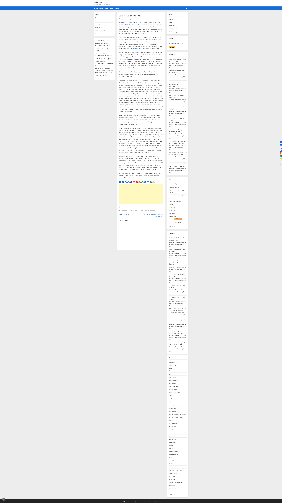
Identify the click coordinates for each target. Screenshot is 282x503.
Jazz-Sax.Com (98, 2)
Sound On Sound (173, 488)
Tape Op (171, 492)
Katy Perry (102, 50)
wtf (101, 75)
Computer (106, 43)
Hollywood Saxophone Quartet (177, 414)
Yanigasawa (173, 210)
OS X (102, 58)
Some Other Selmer (175, 201)
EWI (104, 45)
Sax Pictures (172, 479)
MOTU (170, 457)
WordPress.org (173, 32)
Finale (108, 45)
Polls (111, 8)
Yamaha (172, 207)
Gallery (107, 8)
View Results (177, 222)
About (96, 8)
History (97, 48)
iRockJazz (171, 420)
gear (111, 45)
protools (103, 61)
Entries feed (172, 25)
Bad (104, 40)
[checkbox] (3, 499)
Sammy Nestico (173, 473)
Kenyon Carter (173, 442)
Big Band (97, 43)
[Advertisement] (141, 194)
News (96, 21)
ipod (108, 48)
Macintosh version (138, 48)
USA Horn (171, 495)
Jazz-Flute (171, 430)
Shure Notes (172, 485)
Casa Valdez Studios (174, 386)
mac (136, 210)
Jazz (97, 50)
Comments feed (173, 28)
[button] (120, 182)
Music (107, 55)
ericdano (134, 19)
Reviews (123, 207)
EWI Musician (172, 402)
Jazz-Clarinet (172, 426)
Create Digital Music (174, 392)
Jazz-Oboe (172, 433)
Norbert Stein (172, 461)
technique (110, 70)
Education (99, 45)
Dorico (170, 395)
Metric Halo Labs (173, 451)
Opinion (97, 58)
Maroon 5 (104, 53)
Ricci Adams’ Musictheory (176, 470)
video (110, 72)
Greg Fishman (172, 411)
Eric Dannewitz (173, 399)
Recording (110, 63)
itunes (111, 48)
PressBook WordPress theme (152, 501)
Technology (98, 72)
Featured (97, 18)
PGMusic (140, 210)
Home (101, 8)
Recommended (147, 210)
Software (97, 70)
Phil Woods (172, 467)
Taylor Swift (103, 70)
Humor (101, 48)
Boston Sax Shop (173, 380)
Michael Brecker (100, 55)
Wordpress (97, 75)
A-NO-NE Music (173, 362)
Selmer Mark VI (174, 187)
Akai (96, 40)
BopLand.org (172, 377)
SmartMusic (107, 68)
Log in (170, 22)
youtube (105, 75)
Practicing (98, 61)
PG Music (138, 22)
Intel (134, 210)
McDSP (171, 448)
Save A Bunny (172, 476)
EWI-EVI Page (172, 408)
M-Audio (171, 445)
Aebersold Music (173, 365)
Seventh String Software (175, 482)
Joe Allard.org (172, 439)
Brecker (101, 43)
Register (171, 19)
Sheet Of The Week (100, 30)
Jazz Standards (173, 423)
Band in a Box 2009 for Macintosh (129, 25)
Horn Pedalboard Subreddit (176, 417)
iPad (105, 48)
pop (110, 58)
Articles (117, 8)
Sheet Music (98, 27)
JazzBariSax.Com (173, 436)
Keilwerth (173, 213)
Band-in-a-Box (128, 210)
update (153, 210)
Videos (97, 33)
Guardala (172, 204)
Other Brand (173, 216)
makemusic (98, 53)
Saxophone (98, 66)
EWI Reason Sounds (174, 405)
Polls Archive (172, 226)
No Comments (142, 19)
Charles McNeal (173, 389)
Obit (111, 55)
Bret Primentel (172, 383)
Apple (122, 210)
